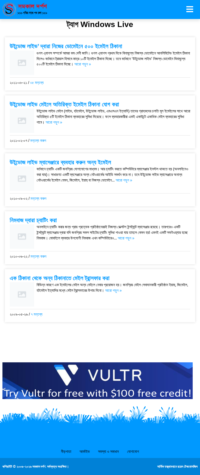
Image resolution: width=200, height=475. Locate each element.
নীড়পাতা (66, 451)
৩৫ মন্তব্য (37, 83)
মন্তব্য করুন (38, 140)
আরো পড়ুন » (82, 64)
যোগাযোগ (133, 451)
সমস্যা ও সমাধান (108, 451)
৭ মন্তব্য (36, 314)
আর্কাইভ (85, 451)
